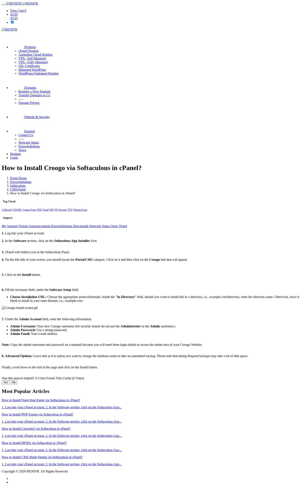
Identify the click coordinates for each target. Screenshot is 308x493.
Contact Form (29, 209)
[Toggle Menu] (3, 4)
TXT (70, 209)
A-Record (7, 209)
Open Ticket (119, 226)
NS (56, 209)
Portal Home (18, 178)
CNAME (17, 209)
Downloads (81, 226)
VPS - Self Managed (32, 58)
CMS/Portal (18, 189)
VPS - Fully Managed (33, 62)
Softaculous (18, 185)
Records (63, 209)
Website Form (80, 209)
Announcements (39, 226)
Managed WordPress (32, 69)
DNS (39, 209)
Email (46, 209)
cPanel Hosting (28, 51)
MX (51, 209)
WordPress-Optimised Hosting (38, 73)
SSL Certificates (29, 66)
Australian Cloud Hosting (35, 54)
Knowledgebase (20, 182)
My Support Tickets (15, 226)
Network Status (100, 226)
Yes (5, 382)
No (14, 382)
